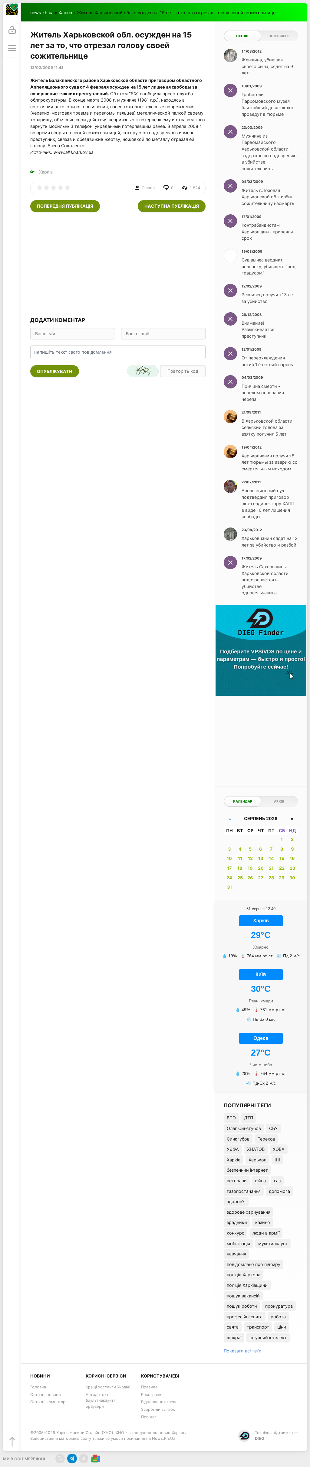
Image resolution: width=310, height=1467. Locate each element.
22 (282, 868)
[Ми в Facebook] (83, 1458)
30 (292, 877)
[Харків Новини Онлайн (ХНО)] (12, 12)
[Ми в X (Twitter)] (60, 1458)
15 (281, 858)
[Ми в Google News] (95, 1458)
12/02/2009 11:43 (47, 67)
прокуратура (279, 1306)
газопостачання (244, 1191)
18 (239, 868)
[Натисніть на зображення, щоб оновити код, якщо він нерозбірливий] (143, 371)
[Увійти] (12, 30)
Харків (65, 12)
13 (260, 858)
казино (262, 1222)
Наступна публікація (171, 206)
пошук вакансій (243, 1295)
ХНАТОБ (256, 1149)
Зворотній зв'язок (158, 1409)
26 (250, 877)
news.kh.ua (42, 12)
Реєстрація (151, 1394)
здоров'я (236, 1201)
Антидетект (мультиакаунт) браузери (100, 1400)
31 (229, 887)
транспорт (258, 1326)
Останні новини (45, 1394)
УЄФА (233, 1149)
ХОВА (279, 1149)
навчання (236, 1253)
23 (292, 868)
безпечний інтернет (247, 1170)
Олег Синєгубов (244, 1128)
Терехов (266, 1138)
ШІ (277, 1159)
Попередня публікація (65, 206)
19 (250, 868)
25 (240, 877)
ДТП (248, 1117)
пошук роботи (242, 1306)
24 (229, 877)
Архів (279, 801)
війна (260, 1180)
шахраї (234, 1337)
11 (240, 858)
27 (260, 877)
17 (229, 868)
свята (233, 1326)
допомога (279, 1191)
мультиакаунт (273, 1243)
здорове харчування (248, 1212)
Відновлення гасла (159, 1401)
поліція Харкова (243, 1274)
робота (278, 1316)
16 (292, 858)
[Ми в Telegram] (72, 1458)
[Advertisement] (118, 263)
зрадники (237, 1222)
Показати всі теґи (243, 1350)
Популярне (279, 36)
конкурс (235, 1232)
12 (250, 858)
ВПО (231, 1117)
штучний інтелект (268, 1337)
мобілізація (238, 1243)
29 (282, 877)
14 (271, 858)
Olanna (148, 187)
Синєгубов (238, 1138)
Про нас (149, 1416)
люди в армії (265, 1232)
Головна (38, 1386)
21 (271, 868)
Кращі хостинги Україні (108, 1386)
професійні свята (244, 1316)
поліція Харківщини (247, 1285)
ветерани (237, 1180)
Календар (242, 801)
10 (229, 858)
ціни (281, 1326)
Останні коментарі (48, 1401)
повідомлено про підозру (253, 1264)
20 (261, 868)
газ (277, 1180)
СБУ (273, 1128)
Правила (149, 1386)
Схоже (242, 36)
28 (271, 877)
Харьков (257, 1159)
